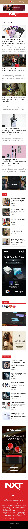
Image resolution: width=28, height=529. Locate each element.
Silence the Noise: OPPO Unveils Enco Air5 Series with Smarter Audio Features (18, 415)
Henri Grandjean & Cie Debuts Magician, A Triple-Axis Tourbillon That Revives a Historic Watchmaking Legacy (18, 364)
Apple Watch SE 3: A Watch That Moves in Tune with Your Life (18, 211)
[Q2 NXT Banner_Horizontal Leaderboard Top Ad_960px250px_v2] (14, 10)
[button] (2, 15)
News (3, 36)
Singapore (11, 523)
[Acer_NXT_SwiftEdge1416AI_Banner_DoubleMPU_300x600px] (14, 296)
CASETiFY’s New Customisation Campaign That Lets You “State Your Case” (13, 100)
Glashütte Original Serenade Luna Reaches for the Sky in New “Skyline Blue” (18, 395)
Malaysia (17, 523)
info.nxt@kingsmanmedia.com (17, 519)
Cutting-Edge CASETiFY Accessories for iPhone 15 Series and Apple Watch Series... (14, 162)
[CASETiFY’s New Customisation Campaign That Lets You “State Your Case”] (14, 89)
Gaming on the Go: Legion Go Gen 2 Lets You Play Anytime (18, 221)
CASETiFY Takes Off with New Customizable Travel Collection (13, 70)
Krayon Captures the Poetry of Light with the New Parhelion (18, 375)
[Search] (26, 15)
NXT (2, 45)
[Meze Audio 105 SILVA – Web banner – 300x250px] (14, 350)
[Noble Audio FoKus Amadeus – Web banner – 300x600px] (14, 473)
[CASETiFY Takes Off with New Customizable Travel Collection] (14, 60)
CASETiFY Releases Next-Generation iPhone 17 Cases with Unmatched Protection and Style (13, 41)
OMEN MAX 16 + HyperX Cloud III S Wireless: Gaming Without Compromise (18, 240)
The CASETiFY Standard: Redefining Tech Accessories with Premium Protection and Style (14, 131)
